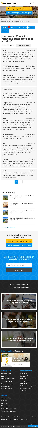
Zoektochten (5, 376)
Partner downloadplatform (28, 386)
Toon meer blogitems (9, 227)
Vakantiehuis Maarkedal (8, 411)
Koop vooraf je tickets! (8, 379)
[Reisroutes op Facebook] (11, 287)
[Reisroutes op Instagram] (23, 287)
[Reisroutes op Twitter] (15, 287)
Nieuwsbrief (24, 376)
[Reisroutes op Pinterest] (19, 287)
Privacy (34, 417)
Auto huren (5, 31)
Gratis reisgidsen (6, 373)
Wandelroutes (5, 406)
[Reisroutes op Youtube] (27, 287)
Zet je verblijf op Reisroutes (25, 382)
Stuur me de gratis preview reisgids (20, 13)
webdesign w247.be (32, 424)
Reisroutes (8, 3)
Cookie (3, 419)
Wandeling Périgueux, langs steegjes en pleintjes (12, 21)
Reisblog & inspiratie (7, 384)
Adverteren (23, 373)
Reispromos (15, 27)
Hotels (8, 27)
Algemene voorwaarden (25, 417)
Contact (25, 419)
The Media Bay (6, 417)
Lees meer (23, 426)
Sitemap (21, 419)
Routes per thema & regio (9, 408)
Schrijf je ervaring (23, 45)
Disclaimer (8, 419)
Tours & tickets (23, 27)
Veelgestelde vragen (7, 381)
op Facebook (12, 351)
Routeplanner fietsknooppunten (6, 387)
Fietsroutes (4, 403)
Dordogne (19, 19)
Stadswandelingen (11, 19)
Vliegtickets (32, 27)
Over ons (23, 379)
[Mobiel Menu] (35, 3)
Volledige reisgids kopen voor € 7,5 (20, 9)
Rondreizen (4, 400)
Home (4, 19)
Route (3, 27)
